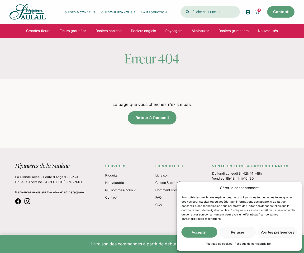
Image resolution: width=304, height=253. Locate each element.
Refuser (237, 232)
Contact (281, 11)
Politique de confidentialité (253, 244)
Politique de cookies (218, 244)
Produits (111, 175)
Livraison (162, 175)
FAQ (158, 197)
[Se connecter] (249, 12)
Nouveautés (114, 183)
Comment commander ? (173, 190)
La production (154, 12)
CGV (158, 205)
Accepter (199, 232)
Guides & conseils (80, 12)
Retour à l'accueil (152, 117)
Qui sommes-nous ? (118, 12)
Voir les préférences (277, 232)
